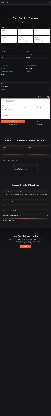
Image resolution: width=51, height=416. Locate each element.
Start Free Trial (26, 246)
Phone (2, 63)
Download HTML (14, 124)
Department (29, 68)
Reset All (5, 92)
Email (27, 51)
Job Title (3, 57)
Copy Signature (14, 121)
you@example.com (5, 116)
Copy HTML (39, 121)
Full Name (3, 51)
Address (3, 74)
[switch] (48, 97)
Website (28, 63)
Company (28, 57)
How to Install (39, 124)
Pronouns (3, 68)
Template (3, 27)
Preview (2, 96)
